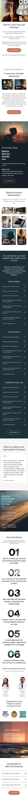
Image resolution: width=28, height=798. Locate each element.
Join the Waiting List (14, 50)
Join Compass (11, 748)
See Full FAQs (14, 792)
